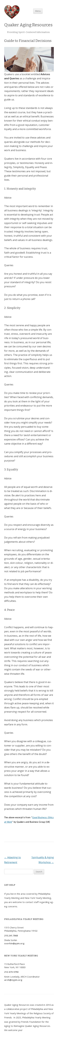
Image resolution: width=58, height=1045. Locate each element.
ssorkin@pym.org (14, 943)
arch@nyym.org (13, 979)
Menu (38, 11)
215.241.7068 (11, 935)
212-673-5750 (11, 971)
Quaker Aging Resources (28, 24)
